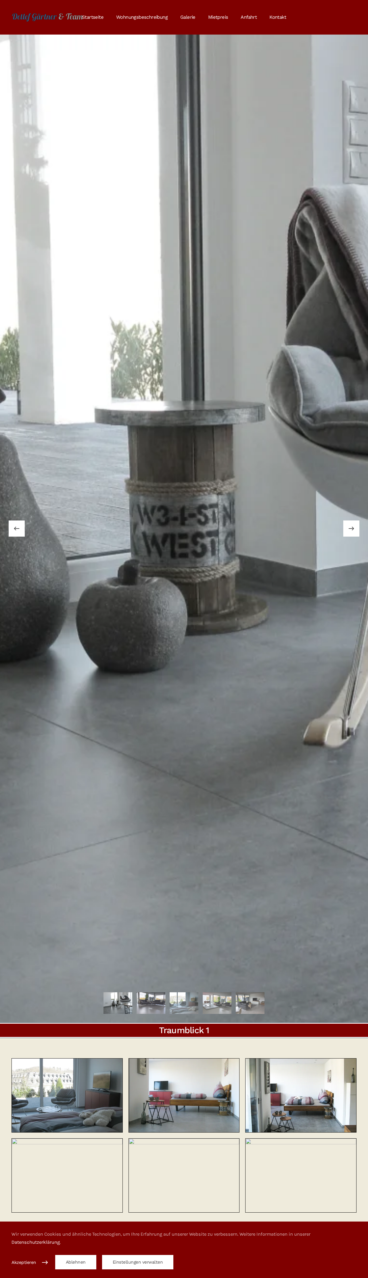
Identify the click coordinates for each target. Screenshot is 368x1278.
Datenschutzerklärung (36, 1242)
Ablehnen (76, 1262)
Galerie (187, 17)
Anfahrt (249, 17)
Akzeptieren (24, 1262)
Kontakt (277, 17)
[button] (17, 528)
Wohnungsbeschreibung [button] (142, 17)
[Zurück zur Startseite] (47, 17)
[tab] (117, 1003)
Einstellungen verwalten (138, 1262)
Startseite (92, 17)
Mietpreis (218, 17)
